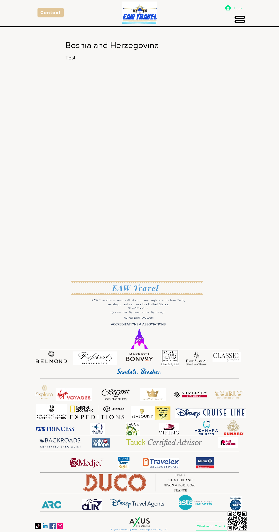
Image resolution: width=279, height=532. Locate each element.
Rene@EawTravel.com (138, 317)
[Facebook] (52, 526)
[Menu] (239, 19)
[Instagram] (60, 526)
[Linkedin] (45, 526)
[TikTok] (38, 526)
